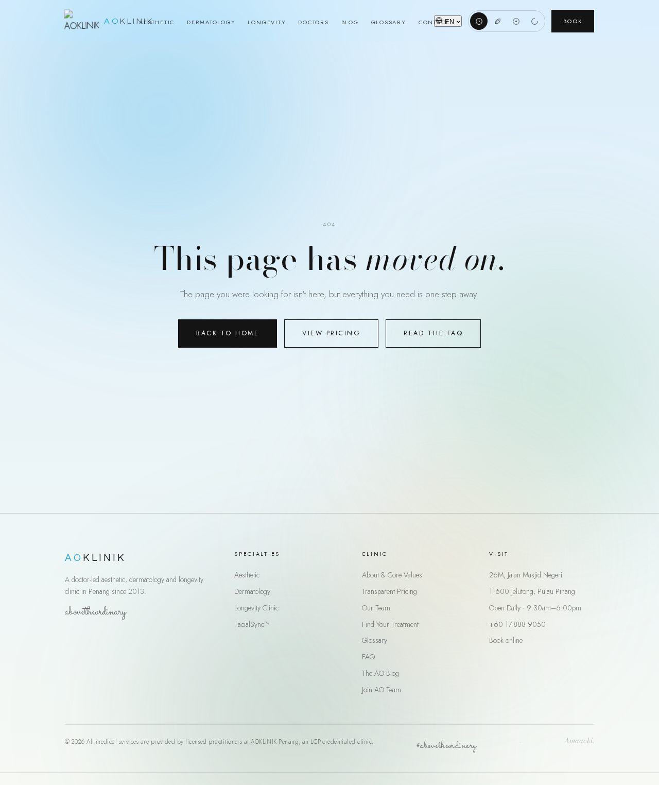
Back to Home (227, 333)
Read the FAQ (433, 333)
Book (572, 21)
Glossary (388, 22)
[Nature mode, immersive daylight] (497, 21)
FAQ (368, 657)
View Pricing (331, 333)
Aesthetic (157, 22)
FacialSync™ (251, 624)
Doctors (313, 22)
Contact (434, 22)
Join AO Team (381, 690)
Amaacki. (579, 741)
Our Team (376, 608)
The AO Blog (380, 673)
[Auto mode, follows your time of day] (479, 21)
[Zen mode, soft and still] (534, 21)
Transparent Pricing (389, 591)
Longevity (267, 22)
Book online (506, 640)
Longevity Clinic (256, 608)
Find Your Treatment (390, 624)
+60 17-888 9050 (517, 624)
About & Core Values (392, 575)
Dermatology (211, 22)
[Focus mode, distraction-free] (516, 21)
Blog (350, 22)
